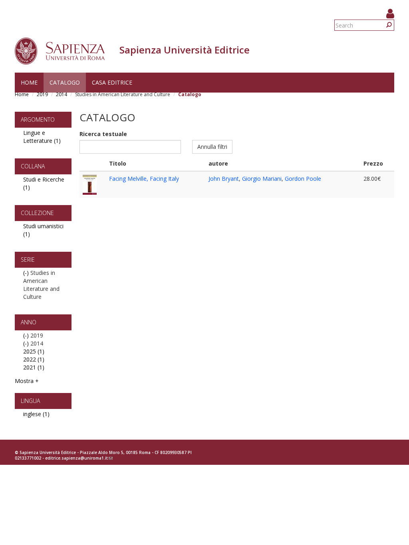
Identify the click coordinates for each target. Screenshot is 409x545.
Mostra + (27, 381)
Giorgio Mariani (262, 178)
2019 (42, 94)
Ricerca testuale (103, 134)
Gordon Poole (303, 178)
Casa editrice (112, 82)
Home (29, 82)
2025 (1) (33, 351)
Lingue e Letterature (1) (42, 136)
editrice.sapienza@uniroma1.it (79, 458)
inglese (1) (36, 414)
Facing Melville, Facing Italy (144, 178)
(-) (26, 272)
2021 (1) (33, 367)
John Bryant (223, 178)
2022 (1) (33, 359)
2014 (61, 94)
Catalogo (65, 82)
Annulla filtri (212, 146)
